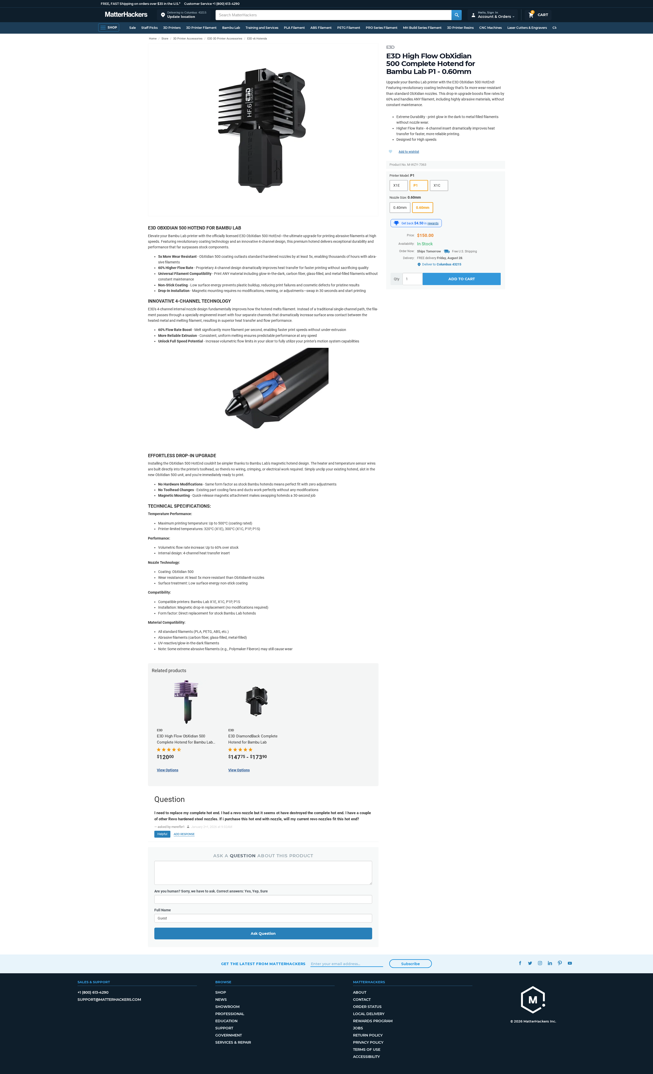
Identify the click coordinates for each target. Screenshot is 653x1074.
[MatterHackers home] (126, 15)
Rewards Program (373, 1021)
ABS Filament (321, 28)
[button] (183, 14)
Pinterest (560, 963)
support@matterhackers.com (109, 999)
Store (164, 38)
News (221, 999)
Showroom (227, 1006)
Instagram (540, 963)
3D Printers (172, 28)
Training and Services (262, 28)
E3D (390, 47)
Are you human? (211, 891)
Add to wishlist (409, 152)
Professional (229, 1014)
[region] (263, 129)
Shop (220, 992)
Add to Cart (461, 279)
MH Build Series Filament (422, 28)
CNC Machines (490, 28)
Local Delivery (368, 1014)
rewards (433, 223)
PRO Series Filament (381, 28)
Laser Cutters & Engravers (527, 28)
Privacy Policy (368, 1042)
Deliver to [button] (441, 264)
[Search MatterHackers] (456, 15)
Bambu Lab (231, 28)
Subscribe (410, 964)
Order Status (367, 1006)
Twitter (530, 963)
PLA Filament (294, 28)
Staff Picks (149, 28)
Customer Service (198, 4)
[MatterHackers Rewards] (396, 223)
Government (228, 1035)
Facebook (520, 963)
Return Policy (368, 1035)
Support (224, 1028)
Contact (362, 999)
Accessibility (366, 1056)
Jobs (358, 1028)
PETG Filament (348, 28)
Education (226, 1021)
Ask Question (263, 933)
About (359, 992)
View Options (167, 770)
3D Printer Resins (460, 28)
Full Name (162, 910)
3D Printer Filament (201, 28)
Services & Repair (233, 1042)
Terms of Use (366, 1049)
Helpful (162, 834)
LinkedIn (550, 963)
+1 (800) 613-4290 (226, 4)
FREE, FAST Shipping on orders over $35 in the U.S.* (140, 4)
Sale (132, 28)
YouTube (570, 963)
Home (153, 38)
